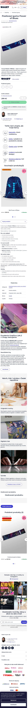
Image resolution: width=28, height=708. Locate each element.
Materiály (12, 132)
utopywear (3, 648)
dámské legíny (4, 265)
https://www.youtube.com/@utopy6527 (9, 648)
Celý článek (5, 369)
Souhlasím (13, 704)
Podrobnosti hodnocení (7, 22)
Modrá (10, 296)
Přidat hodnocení (6, 506)
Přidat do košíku (15, 102)
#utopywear (15, 579)
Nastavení (13, 700)
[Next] (26, 192)
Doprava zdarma (15, 159)
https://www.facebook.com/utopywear (6, 648)
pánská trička (12, 264)
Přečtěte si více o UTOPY (14, 484)
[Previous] (1, 192)
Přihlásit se (24, 622)
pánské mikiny (19, 264)
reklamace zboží (14, 345)
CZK (15, 7)
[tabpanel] (14, 191)
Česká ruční (13, 146)
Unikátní (12, 152)
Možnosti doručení (7, 95)
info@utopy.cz (19, 119)
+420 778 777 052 (13, 7)
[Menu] (23, 7)
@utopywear (12, 648)
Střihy (11, 139)
